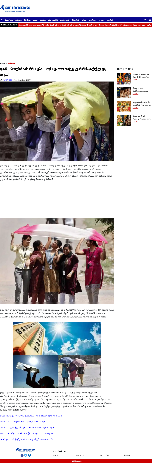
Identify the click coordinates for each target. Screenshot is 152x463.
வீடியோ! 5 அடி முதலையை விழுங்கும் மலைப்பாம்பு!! (22, 421)
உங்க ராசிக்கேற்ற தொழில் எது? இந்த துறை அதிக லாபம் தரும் (27, 433)
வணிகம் (110, 20)
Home (2, 63)
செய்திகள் (9, 20)
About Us (55, 455)
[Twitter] (25, 455)
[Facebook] (22, 455)
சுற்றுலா (101, 20)
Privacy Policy (105, 455)
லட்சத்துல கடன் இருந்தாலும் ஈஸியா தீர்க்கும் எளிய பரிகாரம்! (26, 439)
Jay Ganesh (7, 80)
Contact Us (80, 455)
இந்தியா (27, 20)
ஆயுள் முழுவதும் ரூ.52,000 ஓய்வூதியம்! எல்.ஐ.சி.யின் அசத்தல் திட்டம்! (31, 415)
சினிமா (43, 20)
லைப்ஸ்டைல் (64, 20)
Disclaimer (127, 455)
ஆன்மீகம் (75, 20)
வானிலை (92, 20)
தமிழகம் (18, 20)
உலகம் (35, 20)
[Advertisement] (71, 44)
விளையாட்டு (53, 20)
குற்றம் (84, 20)
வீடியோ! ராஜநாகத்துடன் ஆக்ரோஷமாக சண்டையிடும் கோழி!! (27, 427)
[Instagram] (29, 455)
